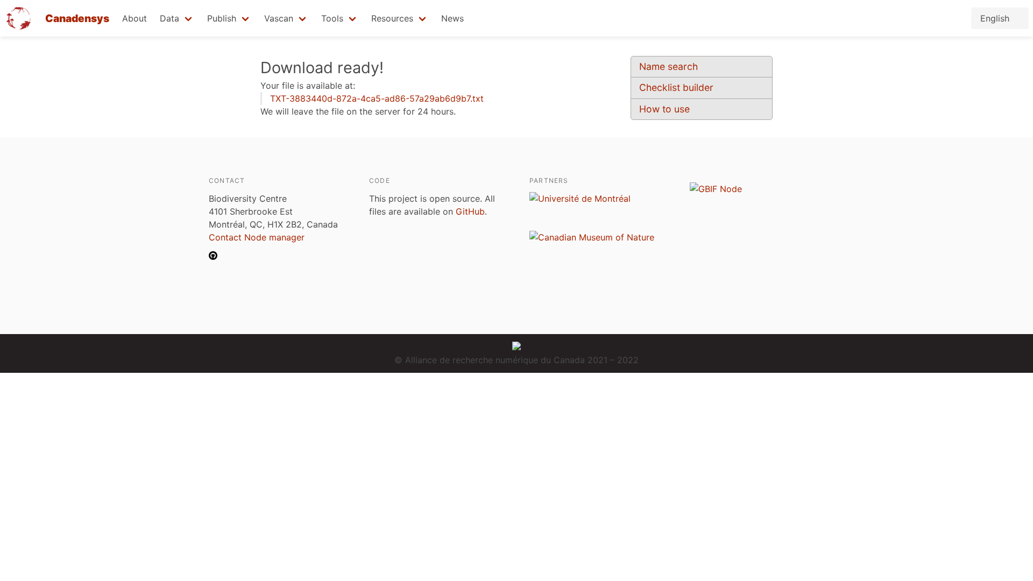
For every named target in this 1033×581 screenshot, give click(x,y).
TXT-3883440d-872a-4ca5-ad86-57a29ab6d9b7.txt (377, 98)
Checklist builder (676, 87)
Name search (668, 66)
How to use (664, 109)
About (134, 18)
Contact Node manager (257, 237)
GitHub (470, 211)
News (452, 18)
